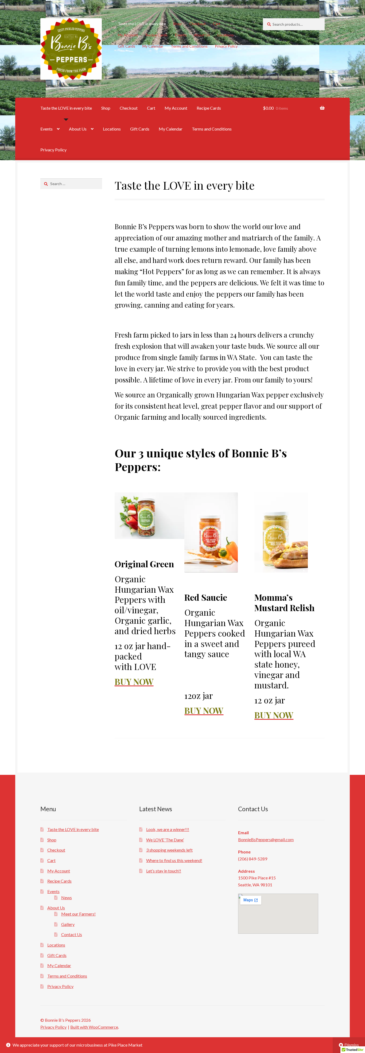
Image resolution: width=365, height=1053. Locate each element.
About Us (202, 35)
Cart (216, 23)
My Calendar (152, 46)
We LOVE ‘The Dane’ (165, 839)
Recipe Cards (156, 35)
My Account (128, 35)
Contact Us (71, 934)
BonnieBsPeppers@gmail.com (266, 839)
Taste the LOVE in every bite (142, 23)
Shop (177, 23)
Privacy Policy (226, 46)
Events (181, 35)
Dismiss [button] (351, 1044)
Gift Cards (126, 46)
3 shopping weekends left (169, 849)
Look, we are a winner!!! (167, 829)
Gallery (68, 924)
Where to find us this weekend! (174, 860)
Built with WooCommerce (94, 1026)
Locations (226, 35)
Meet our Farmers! (78, 913)
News (66, 897)
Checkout (197, 23)
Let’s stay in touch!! (163, 870)
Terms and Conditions (189, 46)
